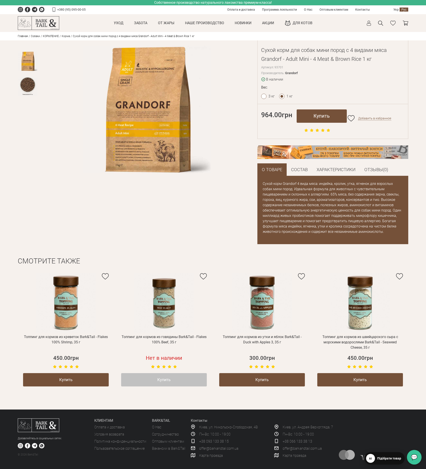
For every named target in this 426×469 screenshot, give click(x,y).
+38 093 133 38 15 (214, 441)
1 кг (289, 96)
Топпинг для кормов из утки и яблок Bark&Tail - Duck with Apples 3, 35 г (262, 339)
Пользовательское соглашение (119, 448)
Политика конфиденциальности (120, 441)
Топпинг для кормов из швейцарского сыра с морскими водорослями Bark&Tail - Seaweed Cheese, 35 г (360, 342)
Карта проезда (211, 455)
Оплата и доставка (241, 9)
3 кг (271, 96)
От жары (166, 23)
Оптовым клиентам (334, 9)
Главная (23, 36)
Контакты (362, 9)
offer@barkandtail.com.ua (218, 448)
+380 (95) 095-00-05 (71, 9)
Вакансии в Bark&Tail (168, 448)
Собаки (35, 36)
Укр (396, 9)
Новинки (243, 23)
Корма (66, 36)
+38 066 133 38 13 (297, 441)
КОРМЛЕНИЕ (51, 36)
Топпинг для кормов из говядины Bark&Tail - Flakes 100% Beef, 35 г (164, 339)
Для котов (302, 23)
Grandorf (291, 73)
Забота (140, 23)
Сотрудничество (165, 434)
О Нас (308, 9)
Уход (118, 23)
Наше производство (204, 23)
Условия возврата (109, 434)
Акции (268, 23)
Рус (403, 9)
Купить (322, 116)
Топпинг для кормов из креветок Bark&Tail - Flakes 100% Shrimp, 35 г (66, 339)
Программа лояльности (279, 9)
